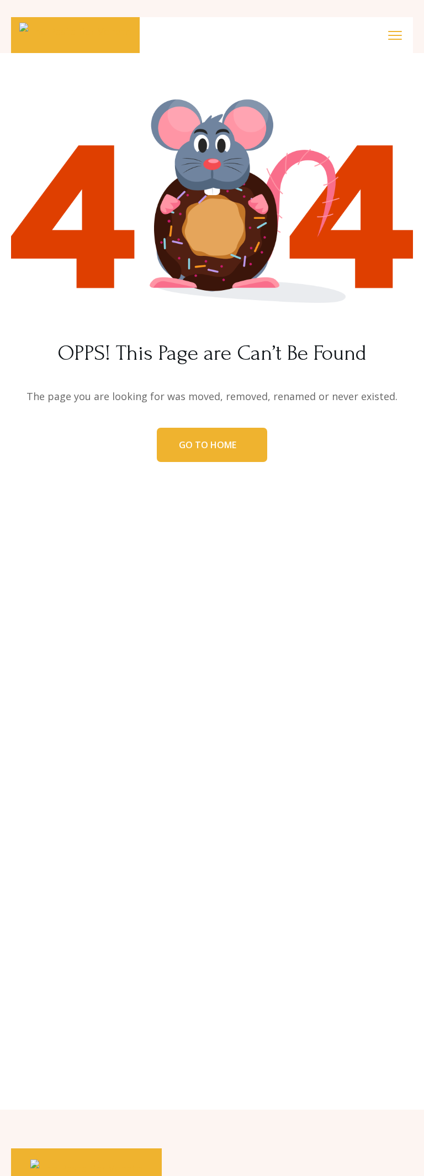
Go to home (209, 445)
